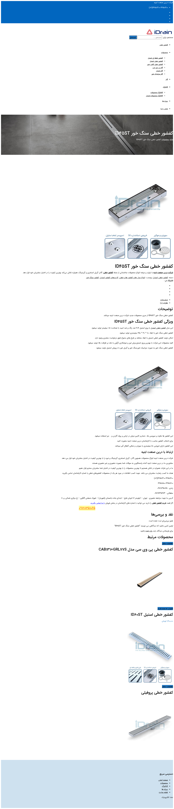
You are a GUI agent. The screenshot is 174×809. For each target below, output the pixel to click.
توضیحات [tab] (164, 299)
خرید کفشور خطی (159, 503)
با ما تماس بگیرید (98, 503)
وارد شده (148, 531)
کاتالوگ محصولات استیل (154, 95)
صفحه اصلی (163, 780)
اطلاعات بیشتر (167, 543)
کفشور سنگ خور (92, 277)
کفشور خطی (163, 45)
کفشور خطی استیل (156, 61)
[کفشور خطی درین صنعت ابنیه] (159, 33)
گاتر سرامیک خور (157, 74)
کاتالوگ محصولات (157, 92)
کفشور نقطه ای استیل (155, 58)
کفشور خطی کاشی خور (155, 64)
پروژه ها (165, 101)
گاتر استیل (159, 71)
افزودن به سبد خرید (165, 608)
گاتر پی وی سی (157, 67)
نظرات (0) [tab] (164, 302)
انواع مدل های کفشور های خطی (132, 277)
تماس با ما (164, 109)
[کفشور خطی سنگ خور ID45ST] (137, 260)
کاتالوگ (165, 87)
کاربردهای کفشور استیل (109, 277)
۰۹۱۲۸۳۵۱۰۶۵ (87, 508)
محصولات (164, 52)
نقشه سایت (163, 792)
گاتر (167, 79)
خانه (171, 139)
